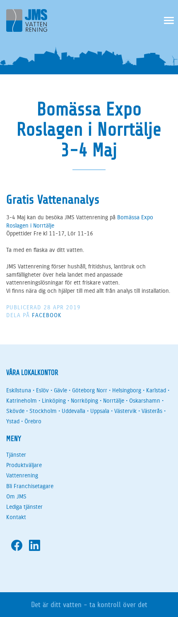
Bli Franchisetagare (29, 486)
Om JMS (16, 496)
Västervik (125, 411)
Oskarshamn (144, 400)
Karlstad (156, 390)
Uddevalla (73, 411)
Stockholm (43, 411)
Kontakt (16, 517)
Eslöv (42, 390)
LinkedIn (34, 545)
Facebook (47, 315)
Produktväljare (24, 465)
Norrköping (84, 400)
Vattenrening (22, 475)
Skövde (15, 411)
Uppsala (99, 411)
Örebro (32, 421)
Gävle (60, 390)
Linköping (54, 400)
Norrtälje (113, 400)
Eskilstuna (18, 390)
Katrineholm (21, 400)
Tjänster (16, 454)
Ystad (12, 421)
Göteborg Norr (89, 390)
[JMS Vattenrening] (26, 22)
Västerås (152, 411)
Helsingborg (126, 390)
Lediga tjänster (24, 506)
